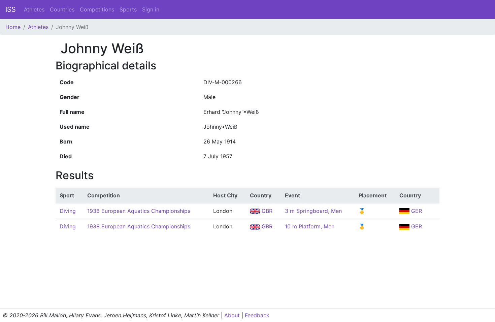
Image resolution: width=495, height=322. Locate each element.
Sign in (150, 9)
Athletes (34, 9)
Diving (68, 210)
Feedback (257, 315)
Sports (128, 9)
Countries (62, 9)
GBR (266, 210)
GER (415, 210)
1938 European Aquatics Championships (138, 210)
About (232, 315)
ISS (10, 9)
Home (13, 27)
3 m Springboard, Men (313, 210)
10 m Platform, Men (309, 226)
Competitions (97, 9)
